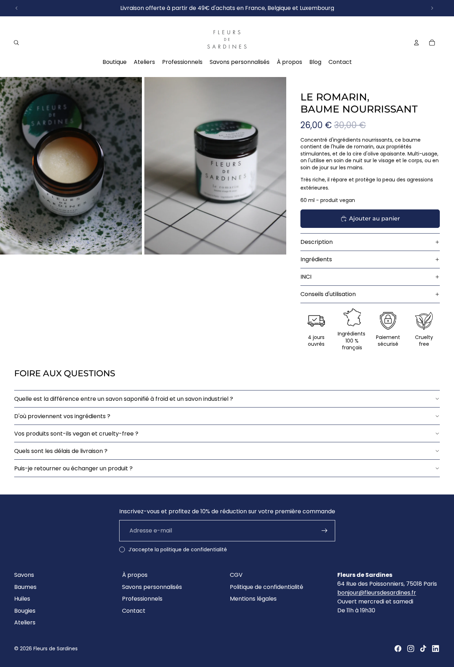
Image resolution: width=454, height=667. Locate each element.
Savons (24, 575)
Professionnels (142, 599)
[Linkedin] (435, 648)
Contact (133, 611)
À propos (135, 575)
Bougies (24, 611)
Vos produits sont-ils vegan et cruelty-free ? (76, 434)
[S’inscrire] (324, 530)
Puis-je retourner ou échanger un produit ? (73, 468)
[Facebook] (398, 648)
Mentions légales (253, 599)
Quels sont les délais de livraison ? (60, 451)
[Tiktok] (423, 648)
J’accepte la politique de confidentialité (177, 549)
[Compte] (416, 42)
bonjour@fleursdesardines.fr (376, 593)
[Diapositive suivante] (432, 8)
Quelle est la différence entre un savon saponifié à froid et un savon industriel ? (123, 399)
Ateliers (24, 622)
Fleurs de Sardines (55, 648)
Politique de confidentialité (266, 587)
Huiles (22, 599)
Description (316, 242)
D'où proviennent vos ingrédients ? (62, 416)
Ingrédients (316, 259)
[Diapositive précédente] (16, 8)
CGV (236, 575)
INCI (305, 277)
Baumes (25, 587)
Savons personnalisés (152, 587)
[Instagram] (410, 648)
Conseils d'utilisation (328, 294)
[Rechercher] (16, 42)
